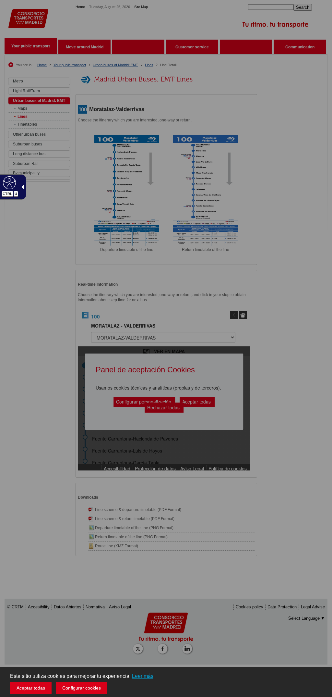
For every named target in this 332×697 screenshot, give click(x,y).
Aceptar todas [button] (31, 688)
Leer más (142, 676)
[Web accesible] (8, 182)
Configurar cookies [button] (81, 688)
